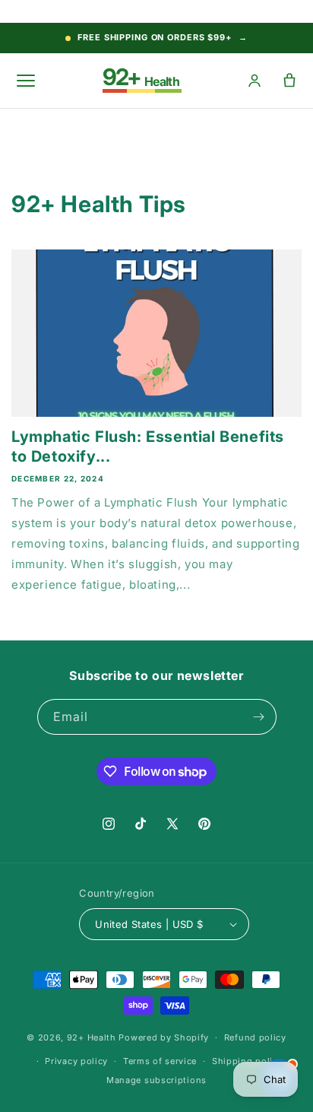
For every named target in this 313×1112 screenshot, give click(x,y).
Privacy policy (76, 1061)
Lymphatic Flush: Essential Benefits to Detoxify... (147, 446)
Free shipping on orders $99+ (162, 38)
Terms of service (160, 1061)
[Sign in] (254, 81)
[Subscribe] (259, 717)
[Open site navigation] (26, 80)
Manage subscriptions (156, 1080)
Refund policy (255, 1037)
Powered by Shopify (164, 1037)
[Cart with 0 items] (289, 81)
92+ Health (91, 1037)
